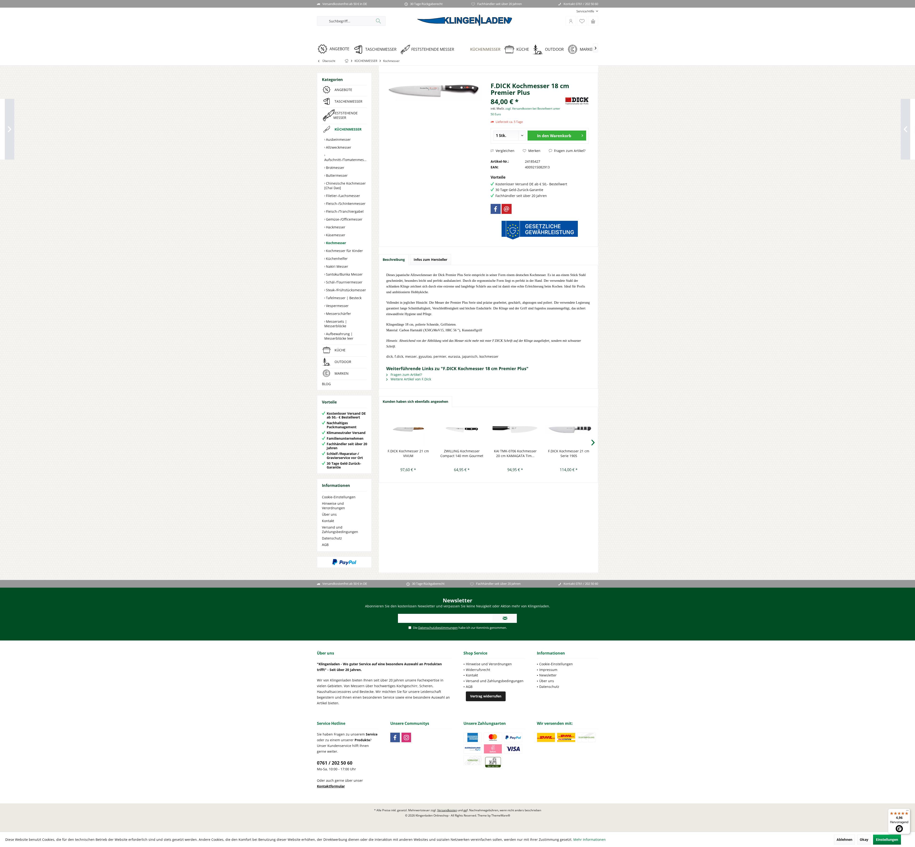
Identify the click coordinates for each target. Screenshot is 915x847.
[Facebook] (496, 209)
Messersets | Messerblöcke (335, 323)
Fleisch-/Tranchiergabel (344, 211)
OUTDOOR (343, 361)
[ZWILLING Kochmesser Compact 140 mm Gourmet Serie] (462, 429)
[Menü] (907, 811)
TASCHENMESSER (348, 101)
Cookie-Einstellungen (339, 497)
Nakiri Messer (336, 266)
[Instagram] (406, 737)
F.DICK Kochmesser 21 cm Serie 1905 (568, 453)
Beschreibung (394, 259)
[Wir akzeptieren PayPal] (344, 562)
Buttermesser (336, 175)
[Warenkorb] (593, 21)
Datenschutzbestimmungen (438, 627)
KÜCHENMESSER (348, 129)
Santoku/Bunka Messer (344, 274)
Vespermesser (337, 305)
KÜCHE (340, 350)
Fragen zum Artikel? (569, 150)
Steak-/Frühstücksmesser (345, 290)
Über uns (329, 514)
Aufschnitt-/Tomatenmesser (345, 159)
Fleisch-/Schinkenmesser (345, 203)
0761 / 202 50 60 (334, 763)
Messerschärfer (338, 313)
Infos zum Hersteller (430, 259)
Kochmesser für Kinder (344, 250)
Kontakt (328, 521)
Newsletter (548, 675)
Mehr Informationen (589, 839)
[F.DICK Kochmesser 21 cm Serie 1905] (569, 429)
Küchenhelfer (336, 258)
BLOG (326, 384)
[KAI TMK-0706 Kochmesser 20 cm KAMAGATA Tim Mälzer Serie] (515, 429)
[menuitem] (585, 11)
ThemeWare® (500, 815)
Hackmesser (335, 227)
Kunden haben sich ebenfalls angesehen (415, 401)
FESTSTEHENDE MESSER (345, 115)
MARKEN (342, 373)
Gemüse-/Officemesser (343, 219)
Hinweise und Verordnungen (333, 505)
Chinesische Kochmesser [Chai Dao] (345, 185)
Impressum (548, 669)
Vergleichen (504, 150)
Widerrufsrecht (478, 669)
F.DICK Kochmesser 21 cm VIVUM (408, 453)
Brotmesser (334, 167)
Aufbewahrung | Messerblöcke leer (338, 336)
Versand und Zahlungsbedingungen (340, 529)
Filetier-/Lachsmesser (342, 195)
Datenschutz (332, 538)
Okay (864, 839)
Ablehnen (844, 839)
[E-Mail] (507, 209)
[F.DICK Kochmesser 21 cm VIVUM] (408, 429)
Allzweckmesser (338, 147)
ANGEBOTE (343, 89)
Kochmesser (335, 243)
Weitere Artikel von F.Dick (410, 379)
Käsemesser (335, 235)
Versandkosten (447, 810)
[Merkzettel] (582, 21)
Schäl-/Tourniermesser (343, 282)
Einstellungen (887, 839)
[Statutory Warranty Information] (540, 230)
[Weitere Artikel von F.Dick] (577, 101)
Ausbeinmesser (338, 139)
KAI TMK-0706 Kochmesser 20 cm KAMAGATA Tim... (515, 453)
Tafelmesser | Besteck (343, 298)
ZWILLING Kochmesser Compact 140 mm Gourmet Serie (461, 453)
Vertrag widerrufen (485, 696)
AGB (325, 544)
